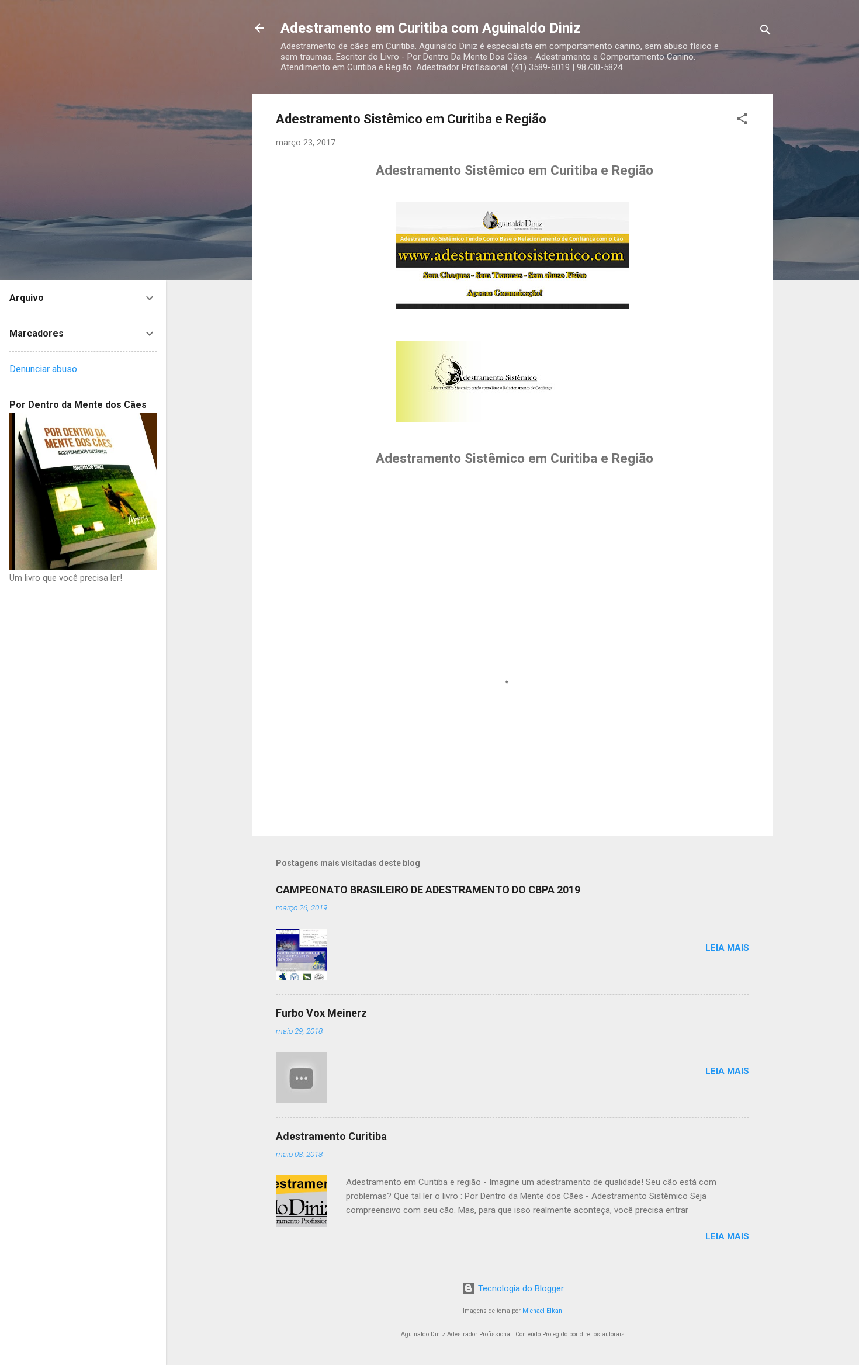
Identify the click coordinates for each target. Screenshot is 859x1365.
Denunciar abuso (43, 369)
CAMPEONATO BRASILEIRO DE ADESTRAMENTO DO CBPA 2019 (428, 890)
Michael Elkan (542, 1311)
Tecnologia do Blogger (520, 1288)
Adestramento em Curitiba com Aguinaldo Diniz (430, 28)
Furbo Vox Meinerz (321, 1013)
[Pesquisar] (765, 32)
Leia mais (727, 948)
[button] (742, 121)
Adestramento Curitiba (331, 1136)
